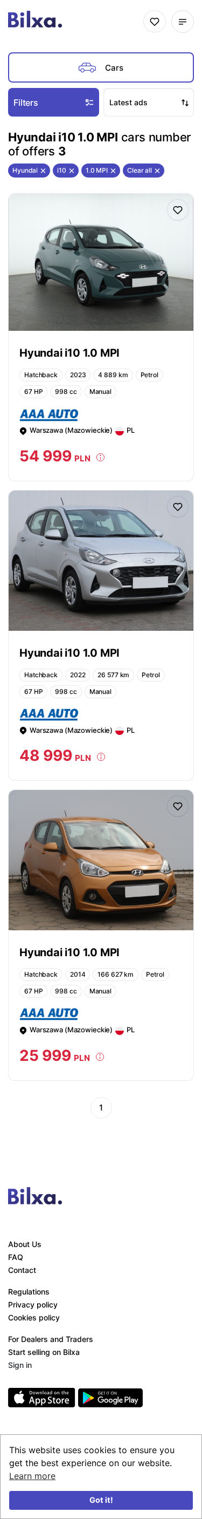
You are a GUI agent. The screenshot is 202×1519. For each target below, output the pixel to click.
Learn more (32, 1475)
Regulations (29, 1291)
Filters (25, 102)
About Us (24, 1244)
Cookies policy (34, 1317)
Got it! (101, 1499)
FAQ (15, 1257)
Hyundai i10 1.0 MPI (69, 352)
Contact (22, 1270)
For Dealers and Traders (50, 1339)
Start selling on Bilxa (44, 1352)
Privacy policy (33, 1304)
